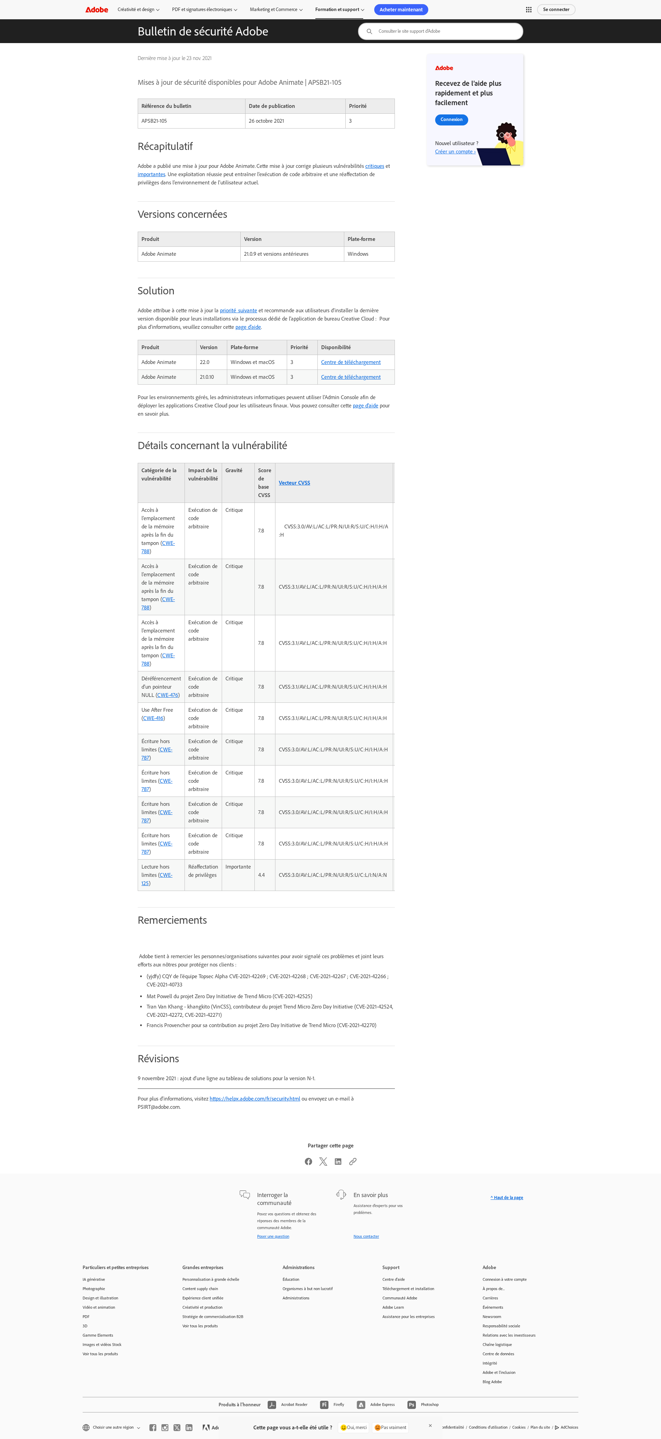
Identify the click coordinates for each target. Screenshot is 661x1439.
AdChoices (569, 1427)
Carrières (490, 1298)
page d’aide (248, 327)
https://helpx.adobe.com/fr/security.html (255, 1098)
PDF (86, 1316)
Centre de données (498, 1353)
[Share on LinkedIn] (338, 1164)
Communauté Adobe (399, 1298)
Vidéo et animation (99, 1307)
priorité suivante (238, 310)
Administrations (296, 1298)
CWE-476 (167, 695)
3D (85, 1326)
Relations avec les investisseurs (509, 1335)
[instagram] (164, 1427)
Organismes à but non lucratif (308, 1288)
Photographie (94, 1288)
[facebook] (152, 1427)
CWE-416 (153, 718)
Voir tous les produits (100, 1353)
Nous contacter (366, 1236)
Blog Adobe (492, 1381)
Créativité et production (202, 1307)
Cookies (519, 1427)
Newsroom (492, 1316)
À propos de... (494, 1288)
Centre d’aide (393, 1279)
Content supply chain (200, 1288)
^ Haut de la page (507, 1197)
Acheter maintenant (401, 10)
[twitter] (177, 1427)
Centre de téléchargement (351, 362)
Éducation (291, 1279)
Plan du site (540, 1427)
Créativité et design (136, 9)
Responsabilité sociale (501, 1326)
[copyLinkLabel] (353, 1164)
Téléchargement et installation (408, 1288)
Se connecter (556, 9)
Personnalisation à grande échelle (210, 1279)
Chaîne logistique (497, 1344)
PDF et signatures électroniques (202, 9)
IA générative (94, 1279)
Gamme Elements (98, 1335)
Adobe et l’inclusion (499, 1372)
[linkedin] (189, 1427)
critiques (374, 166)
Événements (493, 1307)
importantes (151, 174)
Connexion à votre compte (505, 1279)
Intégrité (490, 1363)
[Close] (430, 1425)
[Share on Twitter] (323, 1164)
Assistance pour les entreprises (408, 1316)
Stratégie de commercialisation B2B (212, 1316)
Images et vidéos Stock (102, 1344)
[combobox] (440, 31)
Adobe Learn (393, 1307)
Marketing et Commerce (273, 9)
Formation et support (337, 9)
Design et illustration (100, 1298)
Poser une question (273, 1236)
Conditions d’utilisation (488, 1427)
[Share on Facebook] (308, 1164)
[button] (528, 9)
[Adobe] (97, 9)
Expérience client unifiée (202, 1298)
